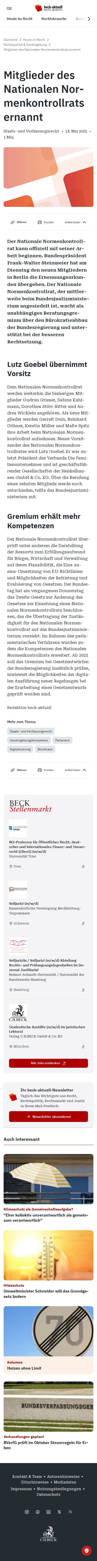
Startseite (11, 40)
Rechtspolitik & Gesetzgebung (25, 45)
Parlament (62, 740)
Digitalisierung (20, 749)
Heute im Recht (34, 40)
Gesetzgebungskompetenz (29, 740)
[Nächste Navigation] (88, 18)
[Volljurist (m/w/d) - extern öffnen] (83, 923)
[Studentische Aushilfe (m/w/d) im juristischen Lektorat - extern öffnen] (83, 1047)
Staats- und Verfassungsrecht (31, 731)
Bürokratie (45, 749)
